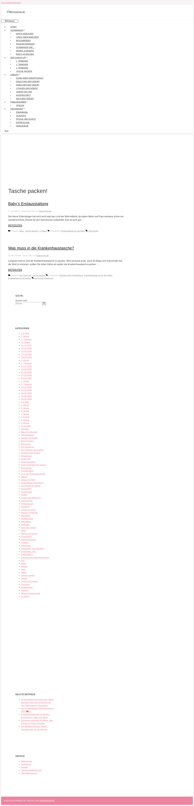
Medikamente (27, 518)
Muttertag (25, 524)
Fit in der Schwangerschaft (33, 474)
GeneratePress (46, 801)
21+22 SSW (26, 366)
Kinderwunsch (27, 504)
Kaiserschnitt (23, 95)
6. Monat (25, 411)
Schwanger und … (25, 47)
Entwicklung (23, 123)
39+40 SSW (26, 399)
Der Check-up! (18, 57)
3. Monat (25, 381)
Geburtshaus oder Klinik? (32, 483)
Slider (23, 563)
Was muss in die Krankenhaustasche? (41, 248)
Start (13, 27)
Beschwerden (23, 41)
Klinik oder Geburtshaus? (29, 78)
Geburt (14, 75)
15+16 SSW (26, 351)
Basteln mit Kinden (29, 438)
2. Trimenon (22, 64)
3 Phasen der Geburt (27, 88)
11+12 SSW (26, 345)
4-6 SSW (25, 402)
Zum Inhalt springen (11, 3)
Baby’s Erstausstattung (28, 204)
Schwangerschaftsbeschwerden (35, 557)
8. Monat (25, 420)
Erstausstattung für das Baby (73, 231)
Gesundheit (16, 109)
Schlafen (21, 116)
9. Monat (25, 423)
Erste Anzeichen (24, 34)
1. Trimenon (22, 61)
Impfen (24, 495)
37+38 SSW (26, 396)
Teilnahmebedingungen (31, 770)
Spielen (20, 105)
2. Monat (25, 360)
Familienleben (18, 102)
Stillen (23, 572)
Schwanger (16, 30)
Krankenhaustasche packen (19, 278)
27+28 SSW (26, 375)
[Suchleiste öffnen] (6, 131)
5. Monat (25, 408)
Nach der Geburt (25, 99)
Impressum (26, 764)
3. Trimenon (22, 68)
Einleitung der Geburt (28, 82)
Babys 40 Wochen (25, 54)
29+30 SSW (26, 378)
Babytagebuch (27, 435)
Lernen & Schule (28, 509)
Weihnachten (27, 587)
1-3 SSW (25, 333)
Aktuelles (25, 429)
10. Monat (25, 342)
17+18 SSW (26, 354)
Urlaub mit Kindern (29, 581)
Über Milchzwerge (29, 773)
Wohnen (25, 590)
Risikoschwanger (25, 44)
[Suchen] (44, 303)
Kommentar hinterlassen (44, 278)
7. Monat (25, 414)
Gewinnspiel (26, 492)
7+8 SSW (25, 417)
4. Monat (25, 405)
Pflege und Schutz (26, 119)
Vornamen (25, 584)
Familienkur (22, 126)
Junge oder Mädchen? (27, 37)
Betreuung (25, 444)
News (21, 231)
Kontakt (24, 767)
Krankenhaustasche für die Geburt (98, 275)
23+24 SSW (26, 369)
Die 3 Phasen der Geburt (32, 450)
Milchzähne (26, 521)
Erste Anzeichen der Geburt (33, 465)
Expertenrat (26, 468)
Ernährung (22, 112)
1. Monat (25, 336)
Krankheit (25, 507)
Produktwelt (26, 536)
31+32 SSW (26, 387)
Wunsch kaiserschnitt (30, 593)
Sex (22, 560)
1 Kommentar (92, 231)
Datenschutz (26, 761)
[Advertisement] (97, 154)
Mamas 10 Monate (25, 51)
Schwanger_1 (27, 554)
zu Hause (43, 231)
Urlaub (24, 578)
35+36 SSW (26, 393)
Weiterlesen (15, 226)
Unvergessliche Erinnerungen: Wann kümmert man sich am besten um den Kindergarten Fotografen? (37, 702)
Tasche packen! (24, 71)
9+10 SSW (26, 426)
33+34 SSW (26, 390)
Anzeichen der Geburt (27, 85)
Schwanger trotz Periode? (32, 548)
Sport (23, 569)
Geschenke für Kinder (31, 486)
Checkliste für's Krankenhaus (71, 275)
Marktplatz (25, 515)
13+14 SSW (26, 348)
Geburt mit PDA (24, 92)
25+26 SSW (26, 372)
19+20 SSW (26, 357)
